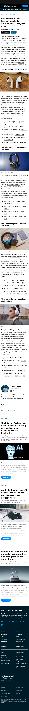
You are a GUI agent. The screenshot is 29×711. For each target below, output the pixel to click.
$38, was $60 (20, 280)
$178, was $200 (18, 288)
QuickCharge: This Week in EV (8, 411)
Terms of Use (4, 696)
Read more (6, 477)
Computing (4, 634)
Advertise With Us (5, 658)
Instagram (5, 621)
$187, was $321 (8, 203)
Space (17, 636)
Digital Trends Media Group (8, 701)
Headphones (10, 408)
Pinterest (20, 621)
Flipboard (1, 625)
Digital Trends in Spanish (22, 663)
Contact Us (3, 655)
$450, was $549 (21, 142)
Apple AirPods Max (19, 109)
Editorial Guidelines (5, 660)
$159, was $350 (18, 373)
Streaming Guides (20, 639)
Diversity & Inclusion (5, 693)
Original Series (20, 646)
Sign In (25, 6)
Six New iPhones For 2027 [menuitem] (16, 9)
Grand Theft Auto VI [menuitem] (5, 9)
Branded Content (20, 656)
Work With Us (4, 690)
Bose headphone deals (13, 184)
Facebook (1, 621)
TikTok (16, 621)
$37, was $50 (18, 358)
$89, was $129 (19, 127)
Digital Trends (8, 8)
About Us (3, 652)
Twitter (9, 621)
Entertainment (4, 644)
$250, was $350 (20, 376)
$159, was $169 (19, 134)
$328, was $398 (22, 294)
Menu (1, 6)
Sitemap (18, 693)
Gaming (3, 636)
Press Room (19, 690)
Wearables (19, 634)
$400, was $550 (8, 139)
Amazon (3, 408)
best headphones (15, 256)
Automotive (4, 646)
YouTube (13, 621)
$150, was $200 (21, 370)
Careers (3, 687)
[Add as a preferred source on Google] (5, 32)
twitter (13, 391)
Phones (3, 631)
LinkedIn (24, 621)
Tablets (18, 631)
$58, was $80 (20, 283)
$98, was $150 (21, 286)
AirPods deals (9, 114)
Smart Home (4, 641)
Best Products (19, 641)
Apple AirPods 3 (6, 105)
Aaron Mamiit (5, 29)
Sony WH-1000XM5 (10, 254)
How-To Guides (20, 644)
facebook (11, 391)
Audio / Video (4, 639)
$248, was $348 (22, 291)
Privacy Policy (19, 687)
